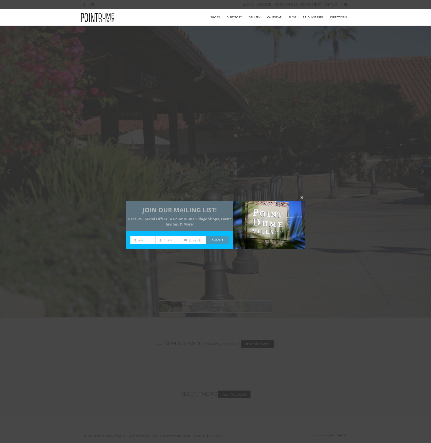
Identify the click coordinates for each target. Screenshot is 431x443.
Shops (215, 17)
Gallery (254, 17)
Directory (234, 17)
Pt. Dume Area (313, 17)
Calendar (274, 17)
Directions (338, 17)
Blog (292, 17)
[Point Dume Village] (97, 17)
